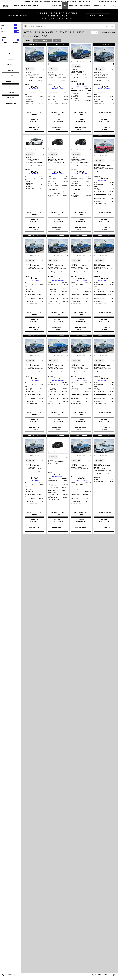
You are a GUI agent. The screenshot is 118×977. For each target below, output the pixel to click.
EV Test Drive (56, 6)
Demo (2, 31)
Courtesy (3, 28)
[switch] (10, 25)
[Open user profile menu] (115, 1)
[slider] (2, 40)
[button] (114, 5)
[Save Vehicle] (43, 69)
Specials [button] (97, 6)
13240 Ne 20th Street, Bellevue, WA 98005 (56, 1)
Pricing (30, 80)
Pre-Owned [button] (73, 6)
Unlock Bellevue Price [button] (34, 113)
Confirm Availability (34, 120)
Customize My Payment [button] (34, 128)
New (2, 25)
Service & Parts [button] (85, 6)
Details (40, 80)
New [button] (65, 6)
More (105, 6)
